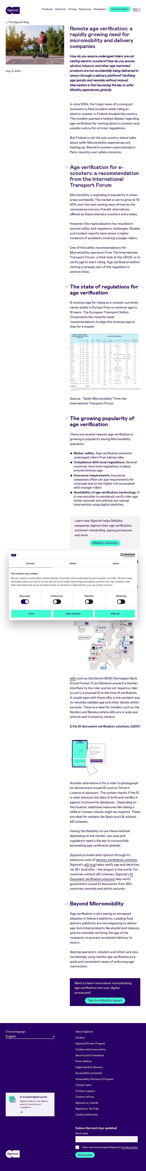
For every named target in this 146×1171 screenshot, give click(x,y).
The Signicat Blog (17, 22)
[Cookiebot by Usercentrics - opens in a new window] (122, 555)
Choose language (15, 1031)
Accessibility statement (88, 1073)
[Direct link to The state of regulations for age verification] (64, 286)
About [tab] (116, 563)
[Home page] (13, 9)
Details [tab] (73, 563)
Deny (31, 613)
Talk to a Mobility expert (105, 1000)
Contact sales (83, 1084)
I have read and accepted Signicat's (110, 1147)
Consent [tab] (30, 563)
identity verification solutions (116, 860)
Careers (80, 1037)
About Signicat (84, 1031)
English (11, 1036)
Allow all (114, 613)
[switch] (57, 601)
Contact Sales (119, 8)
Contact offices (84, 1096)
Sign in (136, 9)
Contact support (85, 1090)
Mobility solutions (105, 542)
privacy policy (130, 1147)
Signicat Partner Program (90, 1043)
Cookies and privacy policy (90, 1049)
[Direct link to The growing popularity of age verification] (64, 418)
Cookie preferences (86, 1114)
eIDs (73, 678)
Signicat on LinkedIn (86, 1102)
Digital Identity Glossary (89, 1067)
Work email (82, 1133)
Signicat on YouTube (87, 1108)
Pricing (72, 9)
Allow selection (73, 613)
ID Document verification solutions (101, 876)
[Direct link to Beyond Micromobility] (64, 903)
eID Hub (90, 864)
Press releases (83, 1061)
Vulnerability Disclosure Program (94, 1079)
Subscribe (85, 1155)
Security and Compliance (89, 1055)
